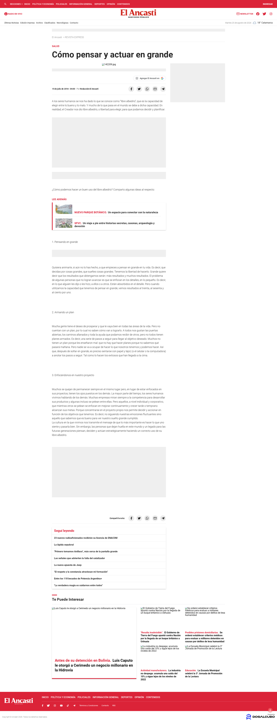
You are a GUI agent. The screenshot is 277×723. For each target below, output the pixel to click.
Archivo (39, 23)
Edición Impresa (27, 23)
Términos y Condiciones (88, 706)
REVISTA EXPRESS (74, 37)
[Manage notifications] (270, 710)
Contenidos (123, 4)
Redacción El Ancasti (89, 89)
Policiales (61, 4)
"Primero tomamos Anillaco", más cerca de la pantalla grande (86, 551)
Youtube (61, 705)
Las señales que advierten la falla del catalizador (79, 558)
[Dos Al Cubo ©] (260, 719)
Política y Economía (43, 4)
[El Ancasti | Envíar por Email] (155, 89)
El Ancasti (57, 37)
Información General (80, 4)
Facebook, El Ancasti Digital (42, 705)
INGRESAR (268, 4)
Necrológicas (62, 23)
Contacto (74, 23)
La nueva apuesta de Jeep (68, 565)
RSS (113, 706)
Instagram (54, 705)
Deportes (99, 4)
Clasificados (49, 23)
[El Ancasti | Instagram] (271, 13)
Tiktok (67, 705)
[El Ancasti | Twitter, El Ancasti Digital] (264, 13)
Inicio (27, 4)
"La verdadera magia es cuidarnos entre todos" (78, 585)
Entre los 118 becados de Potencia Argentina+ (78, 578)
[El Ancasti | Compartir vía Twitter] (139, 89)
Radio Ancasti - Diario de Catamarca (13, 13)
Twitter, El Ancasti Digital (48, 705)
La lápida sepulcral (64, 544)
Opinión (111, 4)
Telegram (74, 705)
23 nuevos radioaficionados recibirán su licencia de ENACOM (85, 538)
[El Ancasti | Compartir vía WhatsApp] (147, 89)
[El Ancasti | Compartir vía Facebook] (131, 89)
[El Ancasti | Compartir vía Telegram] (163, 89)
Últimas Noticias (11, 23)
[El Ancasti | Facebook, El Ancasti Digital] (258, 13)
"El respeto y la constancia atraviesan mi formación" (81, 571)
